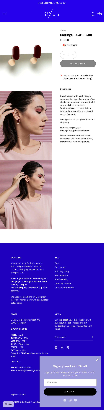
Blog (57, 263)
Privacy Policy (61, 279)
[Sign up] (91, 337)
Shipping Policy (62, 271)
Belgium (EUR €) (17, 395)
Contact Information (64, 287)
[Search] (93, 14)
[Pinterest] (75, 400)
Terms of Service (63, 283)
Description (66, 89)
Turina (63, 30)
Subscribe (70, 392)
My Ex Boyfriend (23, 402)
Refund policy (61, 275)
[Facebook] (65, 400)
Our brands (60, 267)
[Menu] (5, 14)
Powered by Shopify (38, 402)
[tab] (67, 89)
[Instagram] (70, 400)
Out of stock (77, 64)
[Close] (97, 360)
